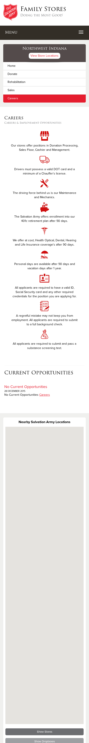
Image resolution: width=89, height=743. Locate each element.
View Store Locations (44, 56)
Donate (12, 74)
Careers (13, 98)
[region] (44, 575)
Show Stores (44, 732)
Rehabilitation (16, 82)
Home (12, 66)
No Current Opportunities (25, 386)
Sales (11, 90)
